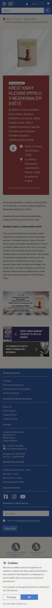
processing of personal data (27, 520)
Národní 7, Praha (10, 473)
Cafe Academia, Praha (32, 176)
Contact (7, 424)
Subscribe (10, 528)
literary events (30, 19)
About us (7, 406)
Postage (7, 380)
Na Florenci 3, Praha (12, 477)
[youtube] (23, 496)
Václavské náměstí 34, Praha (32, 168)
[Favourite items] (42, 4)
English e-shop (10, 418)
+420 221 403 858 (14, 445)
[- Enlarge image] (26, 303)
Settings (11, 597)
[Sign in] (27, 4)
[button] (35, 4)
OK (29, 597)
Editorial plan (9, 410)
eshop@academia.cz (16, 448)
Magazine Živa (10, 414)
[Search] (47, 10)
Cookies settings (11, 392)
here (25, 603)
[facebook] (6, 496)
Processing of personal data (16, 388)
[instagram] (14, 496)
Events (18, 19)
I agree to (23, 520)
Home (9, 19)
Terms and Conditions (13, 384)
